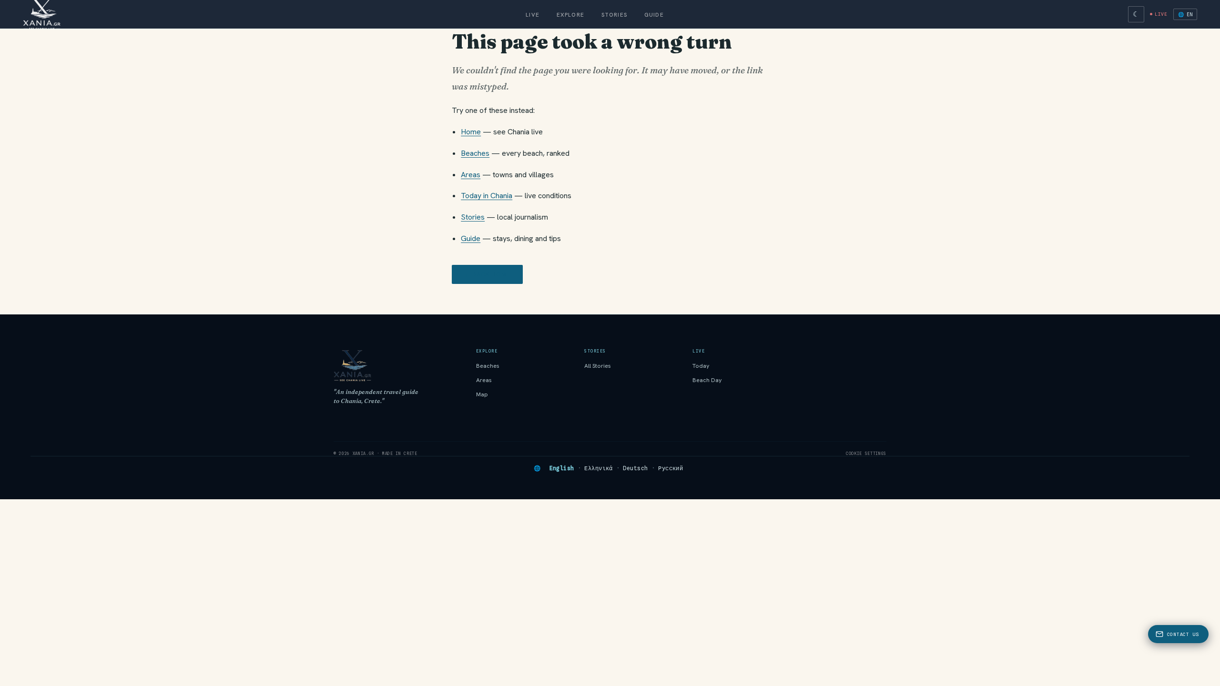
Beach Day (707, 380)
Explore (570, 14)
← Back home (487, 274)
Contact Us (1183, 634)
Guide (654, 14)
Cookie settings (866, 453)
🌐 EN (1185, 14)
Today (701, 366)
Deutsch (635, 468)
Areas (470, 175)
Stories (614, 14)
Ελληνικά (598, 468)
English (561, 468)
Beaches (475, 153)
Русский (670, 468)
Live (532, 14)
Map (482, 394)
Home (471, 132)
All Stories (597, 366)
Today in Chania (486, 196)
